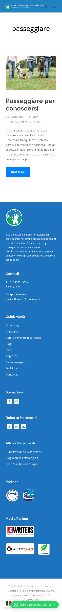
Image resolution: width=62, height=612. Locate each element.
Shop (9, 350)
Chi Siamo (12, 331)
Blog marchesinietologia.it (22, 458)
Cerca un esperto (16, 362)
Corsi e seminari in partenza (23, 338)
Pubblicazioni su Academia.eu (24, 452)
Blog (9, 344)
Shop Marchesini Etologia (22, 464)
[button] (34, 604)
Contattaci (12, 374)
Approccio (12, 356)
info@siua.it (14, 286)
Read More (18, 171)
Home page (13, 325)
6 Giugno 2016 (15, 116)
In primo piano (31, 121)
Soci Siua (11, 368)
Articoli (14, 121)
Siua (36, 116)
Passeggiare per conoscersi (30, 104)
